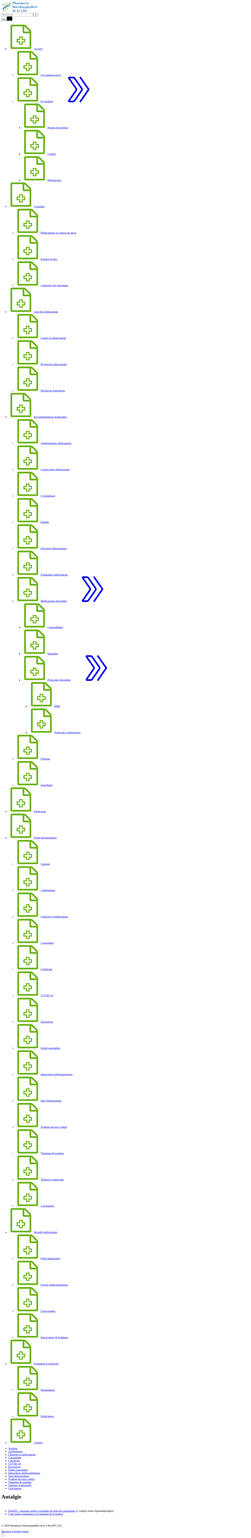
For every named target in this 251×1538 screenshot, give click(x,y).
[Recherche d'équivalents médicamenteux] (5, 19)
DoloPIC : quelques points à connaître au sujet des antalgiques (41, 1510)
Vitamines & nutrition (19, 1482)
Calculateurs (15, 1488)
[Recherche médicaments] (2, 19)
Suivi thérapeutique (18, 1476)
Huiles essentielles (18, 1469)
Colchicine (14, 1460)
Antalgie (12, 1448)
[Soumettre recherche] (37, 15)
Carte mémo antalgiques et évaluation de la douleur (35, 1514)
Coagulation (14, 1457)
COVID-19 (14, 1463)
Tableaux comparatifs (19, 1485)
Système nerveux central (21, 1479)
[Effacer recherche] (34, 15)
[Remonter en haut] (2, 1535)
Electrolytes (14, 1466)
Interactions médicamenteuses (24, 1473)
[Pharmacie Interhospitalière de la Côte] (20, 11)
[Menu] (9, 19)
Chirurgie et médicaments (22, 1454)
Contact (24, 1531)
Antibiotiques (15, 1451)
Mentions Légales (10, 1531)
